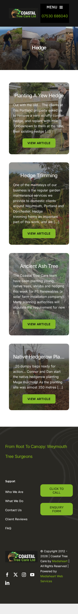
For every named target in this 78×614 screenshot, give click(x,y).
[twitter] (16, 575)
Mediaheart (60, 561)
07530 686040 (55, 16)
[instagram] (24, 575)
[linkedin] (7, 583)
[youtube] (32, 575)
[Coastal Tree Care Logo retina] (23, 10)
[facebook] (7, 575)
